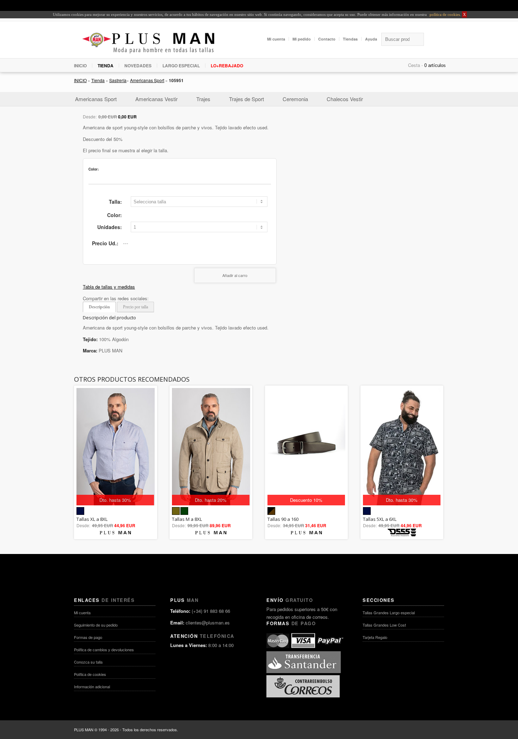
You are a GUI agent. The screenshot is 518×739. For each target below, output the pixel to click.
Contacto (326, 39)
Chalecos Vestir (345, 98)
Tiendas (350, 39)
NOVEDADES (138, 65)
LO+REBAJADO (227, 65)
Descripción (99, 306)
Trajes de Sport (246, 98)
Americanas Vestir (156, 98)
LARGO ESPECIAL (181, 65)
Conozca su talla (88, 662)
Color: (114, 214)
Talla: (115, 201)
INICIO (80, 65)
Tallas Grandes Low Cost (384, 625)
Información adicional (92, 686)
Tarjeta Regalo (375, 637)
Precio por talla (135, 306)
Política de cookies (90, 674)
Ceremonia (295, 98)
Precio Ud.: (105, 243)
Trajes (203, 98)
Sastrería (118, 80)
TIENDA (105, 65)
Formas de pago (88, 637)
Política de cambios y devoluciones (104, 649)
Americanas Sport (147, 80)
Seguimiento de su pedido (96, 625)
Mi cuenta (276, 39)
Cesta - (415, 65)
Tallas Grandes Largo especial (389, 612)
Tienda (98, 80)
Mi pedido (301, 39)
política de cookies (444, 14)
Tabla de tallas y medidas (109, 286)
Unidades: (109, 226)
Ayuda (371, 39)
